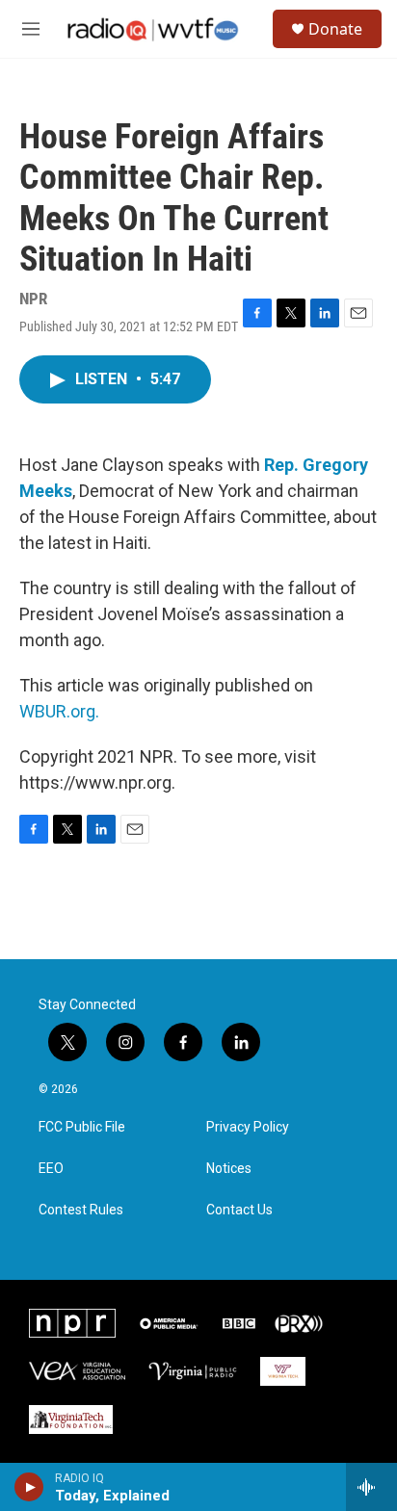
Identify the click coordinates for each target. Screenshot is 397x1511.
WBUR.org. (59, 711)
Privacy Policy (247, 1127)
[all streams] (371, 1487)
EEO (51, 1168)
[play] (29, 1487)
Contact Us (239, 1210)
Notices (228, 1168)
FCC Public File (82, 1127)
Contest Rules (81, 1210)
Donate (335, 29)
